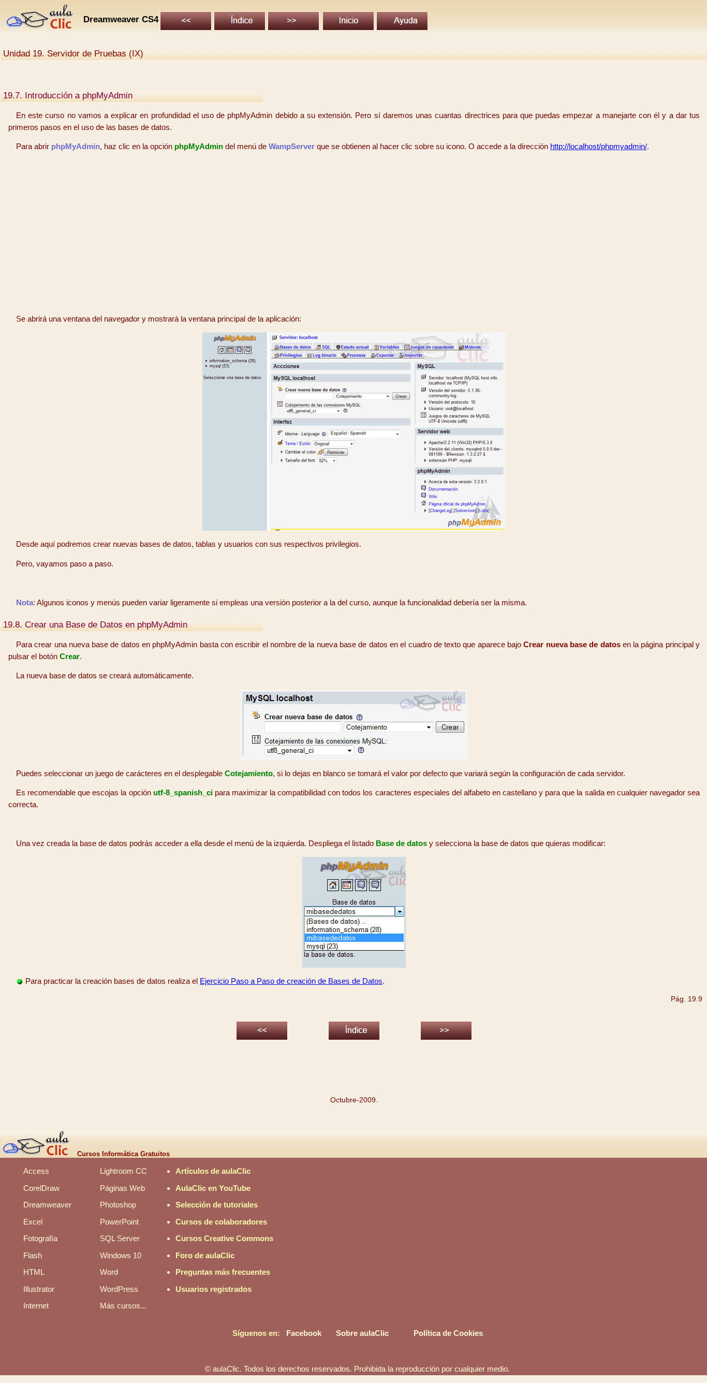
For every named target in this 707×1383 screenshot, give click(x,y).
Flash (32, 1255)
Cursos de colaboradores (221, 1221)
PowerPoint (119, 1221)
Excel (32, 1221)
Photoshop (118, 1204)
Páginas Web (122, 1188)
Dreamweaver (47, 1204)
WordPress (119, 1289)
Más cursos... (123, 1305)
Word (109, 1272)
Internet (36, 1305)
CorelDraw (41, 1188)
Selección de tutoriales (216, 1204)
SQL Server (120, 1238)
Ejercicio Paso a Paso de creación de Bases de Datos (291, 981)
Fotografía (40, 1238)
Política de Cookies (448, 1333)
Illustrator (38, 1289)
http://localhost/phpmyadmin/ (598, 146)
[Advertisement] (354, 233)
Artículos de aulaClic (213, 1171)
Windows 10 (120, 1255)
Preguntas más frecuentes (222, 1272)
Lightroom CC (123, 1171)
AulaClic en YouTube (213, 1188)
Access (36, 1171)
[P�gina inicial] (40, 26)
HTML (34, 1272)
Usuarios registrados (213, 1289)
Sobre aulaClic (362, 1333)
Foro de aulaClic (204, 1255)
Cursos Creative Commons (224, 1238)
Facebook (303, 1333)
